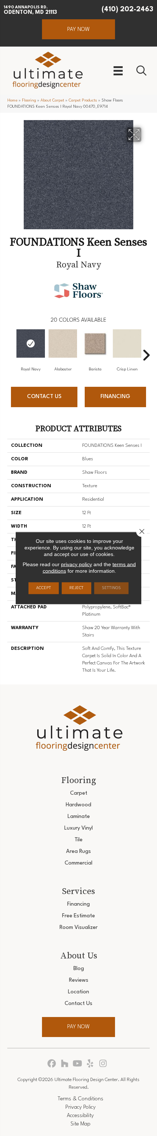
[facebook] (52, 1064)
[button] (78, 29)
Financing (115, 397)
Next (146, 344)
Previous (10, 344)
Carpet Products (83, 101)
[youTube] (77, 1064)
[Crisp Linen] (127, 343)
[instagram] (103, 1064)
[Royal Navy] (31, 343)
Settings (111, 588)
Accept (43, 588)
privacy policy (76, 564)
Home (12, 101)
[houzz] (65, 1064)
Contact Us (44, 397)
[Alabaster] (63, 343)
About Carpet (52, 101)
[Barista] (95, 343)
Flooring (29, 101)
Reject (76, 588)
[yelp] (90, 1064)
